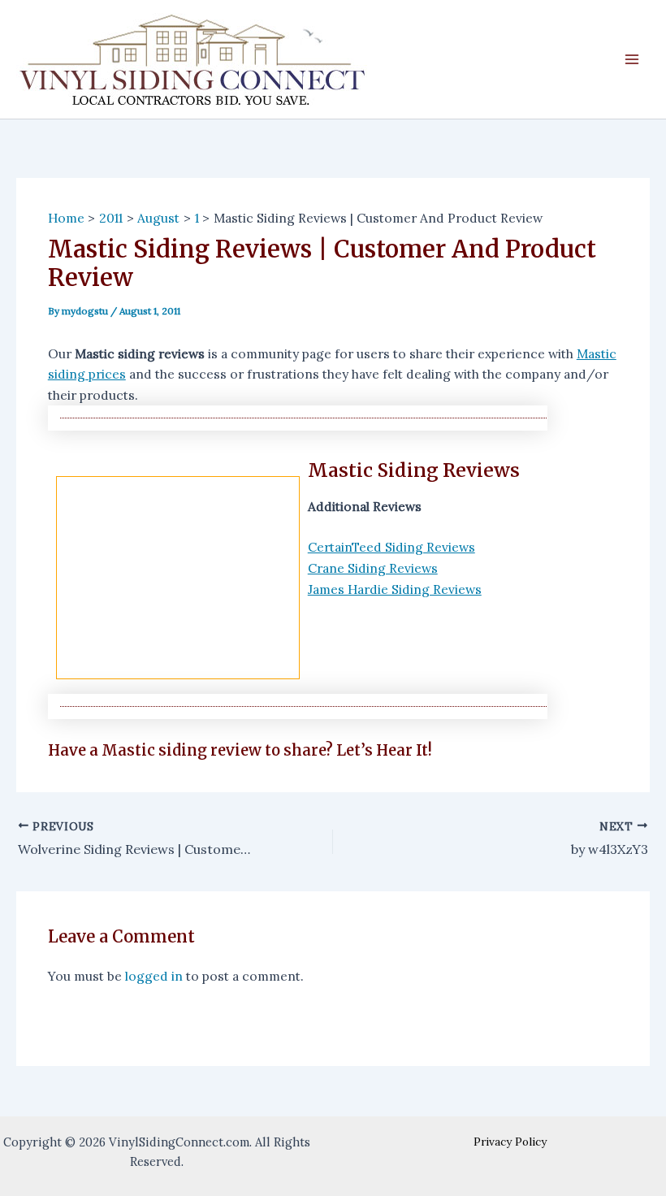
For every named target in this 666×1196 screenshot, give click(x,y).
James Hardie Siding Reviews (395, 589)
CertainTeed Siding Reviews (391, 547)
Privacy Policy (510, 1141)
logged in (154, 976)
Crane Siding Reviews (373, 568)
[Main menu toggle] (632, 58)
